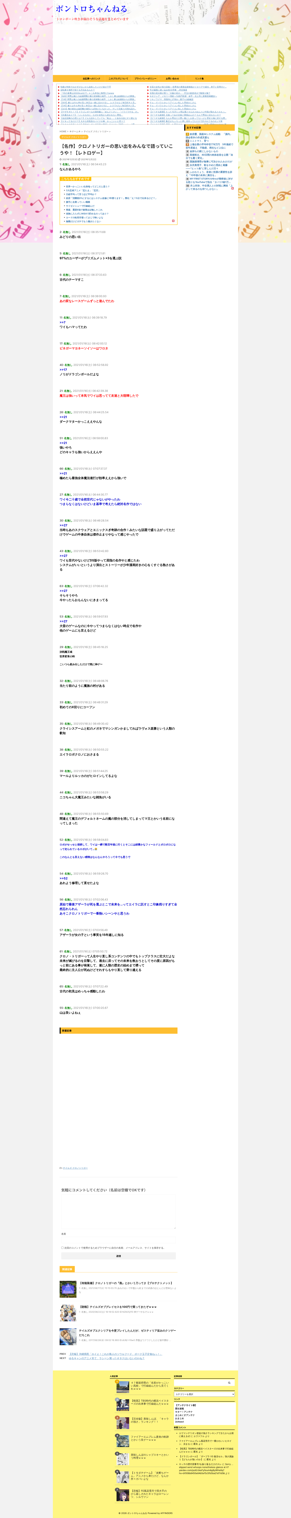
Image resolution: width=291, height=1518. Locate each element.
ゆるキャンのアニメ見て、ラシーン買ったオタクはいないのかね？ (107, 1358)
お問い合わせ (172, 78)
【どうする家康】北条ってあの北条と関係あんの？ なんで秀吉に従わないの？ (185, 115)
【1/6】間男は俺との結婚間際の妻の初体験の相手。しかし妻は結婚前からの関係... (98, 99)
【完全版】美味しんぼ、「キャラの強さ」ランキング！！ (150, 1420)
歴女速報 (179, 1408)
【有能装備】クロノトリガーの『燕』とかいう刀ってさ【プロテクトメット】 (126, 1283)
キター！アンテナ (184, 1411)
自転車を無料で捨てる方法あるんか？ (77, 90)
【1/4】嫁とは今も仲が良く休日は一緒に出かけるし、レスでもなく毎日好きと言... (98, 105)
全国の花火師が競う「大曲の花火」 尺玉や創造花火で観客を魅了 (180, 93)
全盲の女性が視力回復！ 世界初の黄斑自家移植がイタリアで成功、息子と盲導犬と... (188, 87)
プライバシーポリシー (145, 78)
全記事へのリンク (91, 78)
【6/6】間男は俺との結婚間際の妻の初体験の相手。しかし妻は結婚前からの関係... (98, 96)
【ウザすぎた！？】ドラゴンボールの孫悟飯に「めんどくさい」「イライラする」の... (99, 111)
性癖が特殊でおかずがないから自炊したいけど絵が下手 (85, 87)
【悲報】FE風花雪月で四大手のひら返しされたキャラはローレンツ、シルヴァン (150, 1493)
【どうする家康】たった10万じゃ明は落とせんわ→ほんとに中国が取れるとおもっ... (188, 111)
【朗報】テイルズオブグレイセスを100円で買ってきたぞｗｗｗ (118, 1306)
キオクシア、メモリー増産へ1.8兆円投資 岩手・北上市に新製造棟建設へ (183, 96)
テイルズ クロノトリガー (75, 1168)
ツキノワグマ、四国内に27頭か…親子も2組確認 (171, 99)
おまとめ (179, 1418)
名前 (63, 1233)
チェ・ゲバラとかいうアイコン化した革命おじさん (173, 102)
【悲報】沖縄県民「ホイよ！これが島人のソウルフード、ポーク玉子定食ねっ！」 (115, 1354)
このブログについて (118, 78)
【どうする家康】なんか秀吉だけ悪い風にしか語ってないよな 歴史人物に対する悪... (188, 118)
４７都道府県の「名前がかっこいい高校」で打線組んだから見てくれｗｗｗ (150, 1385)
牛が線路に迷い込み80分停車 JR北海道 (168, 90)
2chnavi (179, 1421)
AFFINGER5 (166, 1513)
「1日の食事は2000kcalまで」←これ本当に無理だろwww (87, 93)
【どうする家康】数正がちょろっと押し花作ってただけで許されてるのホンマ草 (186, 121)
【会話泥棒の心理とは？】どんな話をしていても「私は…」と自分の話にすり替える (98, 118)
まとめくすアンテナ (185, 1415)
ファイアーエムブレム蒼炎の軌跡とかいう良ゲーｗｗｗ (150, 1438)
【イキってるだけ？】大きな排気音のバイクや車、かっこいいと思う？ (92, 121)
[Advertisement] (145, 49)
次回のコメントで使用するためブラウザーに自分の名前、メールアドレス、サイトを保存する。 (115, 1247)
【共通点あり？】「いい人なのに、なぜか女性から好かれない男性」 (91, 115)
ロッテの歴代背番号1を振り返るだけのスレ (200, 1464)
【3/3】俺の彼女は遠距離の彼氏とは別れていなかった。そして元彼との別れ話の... (98, 108)
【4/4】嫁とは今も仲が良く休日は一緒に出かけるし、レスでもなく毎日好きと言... (98, 102)
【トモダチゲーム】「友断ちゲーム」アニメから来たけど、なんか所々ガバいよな (150, 1475)
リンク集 (199, 78)
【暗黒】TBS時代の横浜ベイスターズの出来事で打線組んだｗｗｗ (150, 1402)
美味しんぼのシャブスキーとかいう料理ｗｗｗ (150, 1456)
